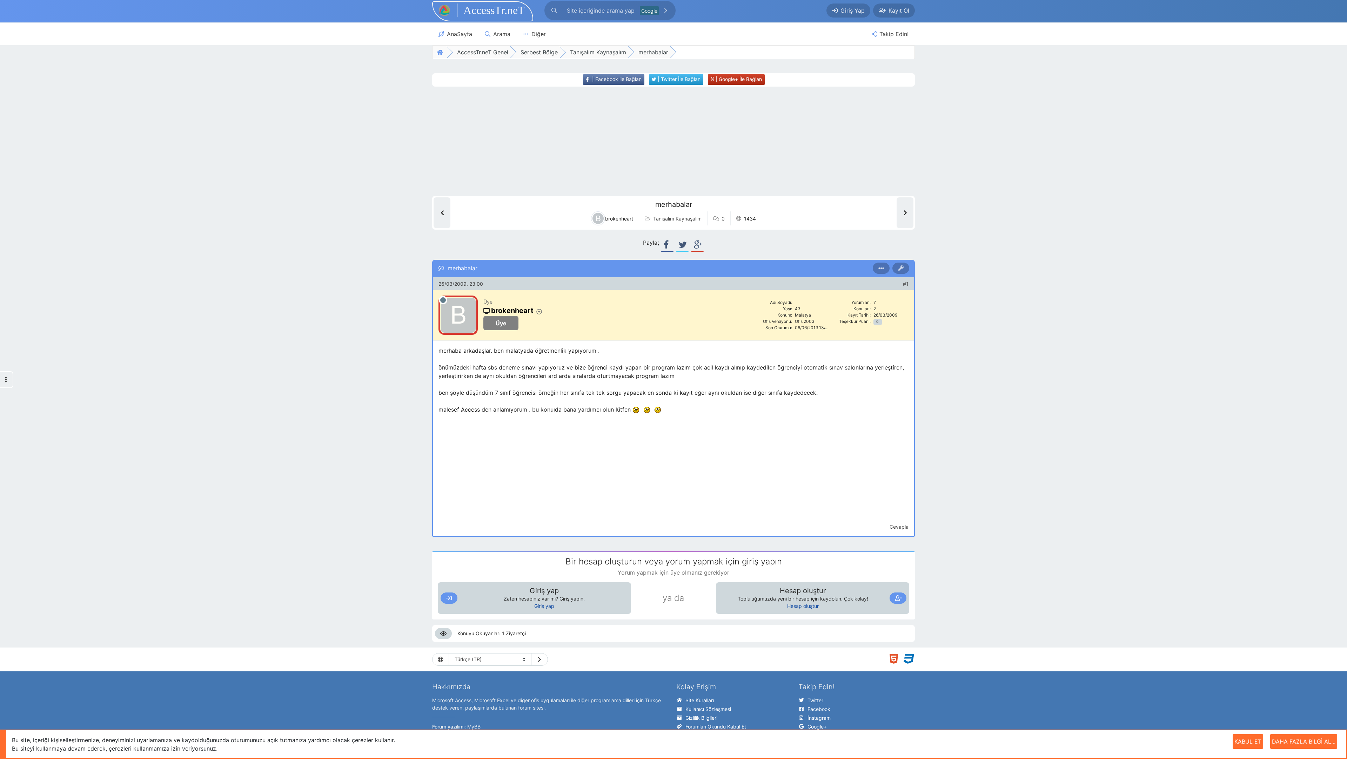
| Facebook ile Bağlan (616, 79)
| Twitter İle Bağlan (678, 79)
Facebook (818, 709)
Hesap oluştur (803, 606)
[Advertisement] (660, 141)
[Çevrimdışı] (443, 300)
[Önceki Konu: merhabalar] (442, 212)
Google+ (817, 727)
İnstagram (819, 718)
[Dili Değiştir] (539, 659)
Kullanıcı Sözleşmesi (708, 709)
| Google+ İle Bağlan (738, 79)
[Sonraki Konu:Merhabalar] (905, 212)
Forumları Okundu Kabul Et (715, 727)
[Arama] (554, 11)
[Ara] (666, 11)
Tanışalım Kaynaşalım (677, 219)
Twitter (815, 700)
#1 (906, 284)
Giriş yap (544, 606)
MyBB (474, 727)
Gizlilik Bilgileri (701, 718)
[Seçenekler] (881, 268)
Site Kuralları (699, 700)
